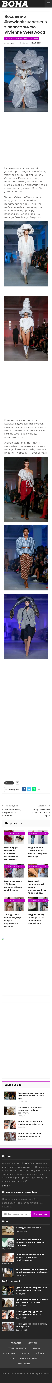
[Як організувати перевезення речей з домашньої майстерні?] (8, 1272)
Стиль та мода (17, 1348)
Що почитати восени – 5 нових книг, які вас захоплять (30, 1110)
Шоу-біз (32, 1343)
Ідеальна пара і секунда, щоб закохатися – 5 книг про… (31, 1096)
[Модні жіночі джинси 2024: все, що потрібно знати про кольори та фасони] (38, 837)
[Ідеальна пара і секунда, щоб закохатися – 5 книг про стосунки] (10, 1096)
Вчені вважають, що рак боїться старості (11, 812)
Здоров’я (9, 1353)
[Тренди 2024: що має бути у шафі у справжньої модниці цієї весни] (14, 904)
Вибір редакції (28, 1358)
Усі (12, 1358)
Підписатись (40, 1214)
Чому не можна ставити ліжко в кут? (41, 812)
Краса (36, 1348)
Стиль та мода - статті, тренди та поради (21, 38)
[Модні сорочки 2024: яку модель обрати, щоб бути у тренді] (14, 870)
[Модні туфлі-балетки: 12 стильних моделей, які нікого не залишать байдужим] (14, 837)
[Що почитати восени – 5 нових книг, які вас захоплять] (10, 1110)
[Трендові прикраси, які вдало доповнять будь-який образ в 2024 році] (38, 870)
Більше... (6, 1186)
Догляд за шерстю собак (29, 1228)
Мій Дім (40, 1353)
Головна (16, 1343)
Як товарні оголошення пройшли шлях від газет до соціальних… (30, 1242)
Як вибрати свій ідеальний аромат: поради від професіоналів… (30, 1257)
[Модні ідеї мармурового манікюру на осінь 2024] (10, 1124)
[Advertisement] (26, 140)
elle (17, 783)
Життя (25, 1353)
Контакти (24, 1363)
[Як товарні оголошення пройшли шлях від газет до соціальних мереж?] (8, 1242)
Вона (24, 1163)
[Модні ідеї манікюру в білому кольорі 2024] (10, 1136)
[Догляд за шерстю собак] (8, 1230)
